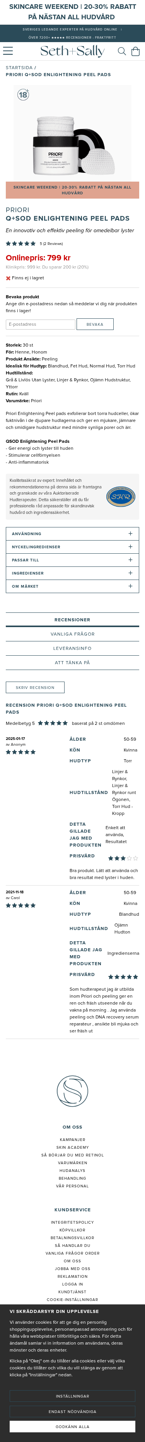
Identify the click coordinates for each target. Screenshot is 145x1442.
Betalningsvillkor (72, 1238)
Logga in (72, 1284)
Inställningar (72, 1396)
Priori (17, 210)
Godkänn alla (73, 1427)
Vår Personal (72, 1186)
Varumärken (72, 1163)
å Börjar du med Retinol (74, 1155)
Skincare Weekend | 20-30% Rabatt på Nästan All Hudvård (72, 190)
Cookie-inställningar (72, 1300)
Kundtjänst (72, 1292)
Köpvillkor (72, 1230)
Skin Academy (72, 1148)
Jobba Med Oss (72, 1269)
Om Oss (72, 1261)
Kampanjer (72, 1140)
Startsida (19, 68)
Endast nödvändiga (73, 1412)
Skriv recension (35, 688)
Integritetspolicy (72, 1222)
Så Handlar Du (72, 1246)
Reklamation (73, 1277)
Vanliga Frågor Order (73, 1253)
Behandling (72, 1178)
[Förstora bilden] (72, 133)
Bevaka (95, 324)
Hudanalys (72, 1171)
